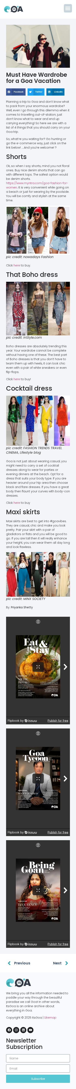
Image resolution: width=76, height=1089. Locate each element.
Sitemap (50, 1018)
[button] (68, 8)
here (17, 265)
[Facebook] (9, 1030)
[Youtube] (30, 1030)
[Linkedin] (23, 1030)
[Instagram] (16, 1030)
